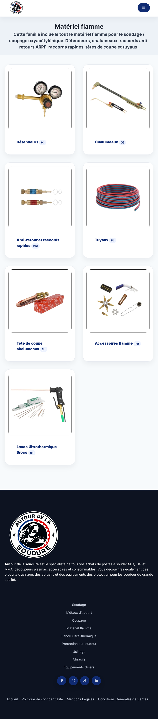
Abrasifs (79, 659)
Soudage (79, 605)
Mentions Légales (80, 699)
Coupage (79, 620)
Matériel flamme (79, 628)
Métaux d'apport (79, 613)
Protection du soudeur (79, 644)
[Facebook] (61, 680)
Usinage (79, 652)
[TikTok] (84, 680)
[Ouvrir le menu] (144, 7)
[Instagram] (73, 680)
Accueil (12, 699)
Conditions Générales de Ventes (123, 699)
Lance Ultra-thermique (79, 636)
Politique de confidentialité (42, 699)
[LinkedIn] (96, 680)
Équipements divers (79, 667)
